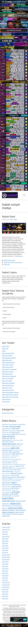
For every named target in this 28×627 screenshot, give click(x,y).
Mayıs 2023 (5, 589)
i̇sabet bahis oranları (6, 434)
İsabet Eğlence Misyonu (8, 362)
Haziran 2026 (5, 529)
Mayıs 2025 (5, 538)
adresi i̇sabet (5, 424)
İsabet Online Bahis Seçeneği (10, 394)
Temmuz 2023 (6, 584)
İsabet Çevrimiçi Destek (18, 514)
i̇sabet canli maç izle (8, 438)
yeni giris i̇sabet (15, 495)
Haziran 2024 (5, 559)
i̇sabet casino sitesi (9, 444)
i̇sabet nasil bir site (7, 471)
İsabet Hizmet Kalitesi (17, 505)
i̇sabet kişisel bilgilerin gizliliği (7, 464)
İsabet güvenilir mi (7, 505)
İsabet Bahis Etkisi (7, 360)
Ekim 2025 (5, 532)
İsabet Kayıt (8, 216)
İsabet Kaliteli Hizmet (8, 385)
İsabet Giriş (5, 348)
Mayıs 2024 (5, 561)
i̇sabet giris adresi (6, 448)
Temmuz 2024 (6, 557)
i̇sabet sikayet (21, 477)
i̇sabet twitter (17, 484)
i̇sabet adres (16, 428)
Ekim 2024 (5, 550)
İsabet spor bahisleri (8, 510)
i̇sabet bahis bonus (5, 432)
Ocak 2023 (5, 598)
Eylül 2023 (5, 580)
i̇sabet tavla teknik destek (16, 480)
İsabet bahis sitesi (8, 501)
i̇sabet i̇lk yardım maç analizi (7, 459)
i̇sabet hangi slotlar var (6, 455)
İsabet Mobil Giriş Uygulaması (10, 397)
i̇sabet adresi (5, 430)
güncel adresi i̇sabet (6, 428)
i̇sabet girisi (15, 448)
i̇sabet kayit (14, 460)
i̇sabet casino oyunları (8, 441)
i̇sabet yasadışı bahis (5, 488)
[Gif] (14, 81)
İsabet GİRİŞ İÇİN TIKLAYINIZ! (14, 30)
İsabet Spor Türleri (7, 387)
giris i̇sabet (5, 426)
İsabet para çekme (15, 508)
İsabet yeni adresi (8, 512)
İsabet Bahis (8, 498)
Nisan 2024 (5, 564)
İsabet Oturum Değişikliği (9, 376)
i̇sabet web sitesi (16, 486)
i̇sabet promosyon (15, 475)
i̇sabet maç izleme (7, 468)
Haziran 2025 (5, 536)
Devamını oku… (19, 256)
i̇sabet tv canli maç (7, 484)
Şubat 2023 (5, 596)
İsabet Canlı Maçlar (7, 374)
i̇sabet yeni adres (14, 488)
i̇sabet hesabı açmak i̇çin (15, 455)
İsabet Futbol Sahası (7, 367)
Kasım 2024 (5, 548)
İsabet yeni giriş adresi (7, 514)
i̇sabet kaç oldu (15, 462)
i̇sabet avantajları (20, 430)
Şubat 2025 (5, 541)
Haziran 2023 (5, 587)
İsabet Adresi (5, 346)
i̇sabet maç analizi (12, 466)
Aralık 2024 (5, 545)
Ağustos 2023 (6, 582)
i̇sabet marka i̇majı (5, 466)
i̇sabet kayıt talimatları (7, 462)
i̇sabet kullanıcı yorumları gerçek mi (19, 464)
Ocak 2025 (5, 543)
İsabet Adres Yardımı (7, 364)
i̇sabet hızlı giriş (13, 457)
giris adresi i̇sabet (21, 424)
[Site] (14, 50)
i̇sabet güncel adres (14, 452)
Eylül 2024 (5, 552)
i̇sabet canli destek (8, 436)
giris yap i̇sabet (15, 426)
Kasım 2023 (5, 575)
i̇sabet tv (14, 482)
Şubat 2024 (5, 568)
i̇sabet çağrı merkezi (6, 489)
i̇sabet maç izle (20, 466)
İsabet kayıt (7, 262)
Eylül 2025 (5, 534)
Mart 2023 (5, 594)
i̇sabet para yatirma (16, 473)
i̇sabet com (19, 444)
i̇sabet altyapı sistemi (12, 430)
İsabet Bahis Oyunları (8, 371)
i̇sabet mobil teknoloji (5, 469)
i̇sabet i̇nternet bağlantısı (17, 459)
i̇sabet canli (23, 434)
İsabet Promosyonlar (9, 260)
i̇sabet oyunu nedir (17, 471)
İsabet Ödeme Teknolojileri (9, 369)
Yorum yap (7, 264)
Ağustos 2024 (6, 555)
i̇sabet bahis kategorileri (14, 432)
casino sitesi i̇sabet (12, 424)
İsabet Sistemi (6, 401)
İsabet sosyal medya (16, 262)
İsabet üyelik (5, 516)
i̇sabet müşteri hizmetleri (15, 469)
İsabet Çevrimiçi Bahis (8, 353)
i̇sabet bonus (16, 434)
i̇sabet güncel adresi (6, 453)
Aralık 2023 (5, 573)
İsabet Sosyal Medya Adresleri (10, 392)
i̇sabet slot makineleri (7, 478)
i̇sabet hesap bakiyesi (6, 457)
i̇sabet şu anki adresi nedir (6, 492)
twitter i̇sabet (14, 494)
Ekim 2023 (5, 578)
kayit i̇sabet (16, 492)
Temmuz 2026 (6, 527)
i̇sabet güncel (5, 452)
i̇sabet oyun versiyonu (6, 473)
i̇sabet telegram (6, 482)
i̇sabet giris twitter (7, 450)
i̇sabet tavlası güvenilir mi (6, 480)
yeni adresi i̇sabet (6, 495)
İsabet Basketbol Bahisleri (9, 358)
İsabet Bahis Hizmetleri (8, 383)
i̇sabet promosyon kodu (9, 477)
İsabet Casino (5, 503)
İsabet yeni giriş (19, 512)
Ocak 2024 (5, 571)
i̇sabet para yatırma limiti (6, 475)
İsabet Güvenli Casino (8, 390)
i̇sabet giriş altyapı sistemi (18, 450)
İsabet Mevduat (6, 399)
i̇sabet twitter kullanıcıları (6, 486)
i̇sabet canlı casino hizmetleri (18, 440)
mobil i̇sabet (5, 494)
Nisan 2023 (5, 591)
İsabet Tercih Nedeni (7, 378)
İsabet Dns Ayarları (7, 381)
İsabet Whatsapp (20, 510)
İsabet (4, 351)
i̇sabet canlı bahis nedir (7, 440)
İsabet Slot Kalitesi (7, 355)
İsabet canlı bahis (20, 501)
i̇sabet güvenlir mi (17, 454)
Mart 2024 (5, 566)
